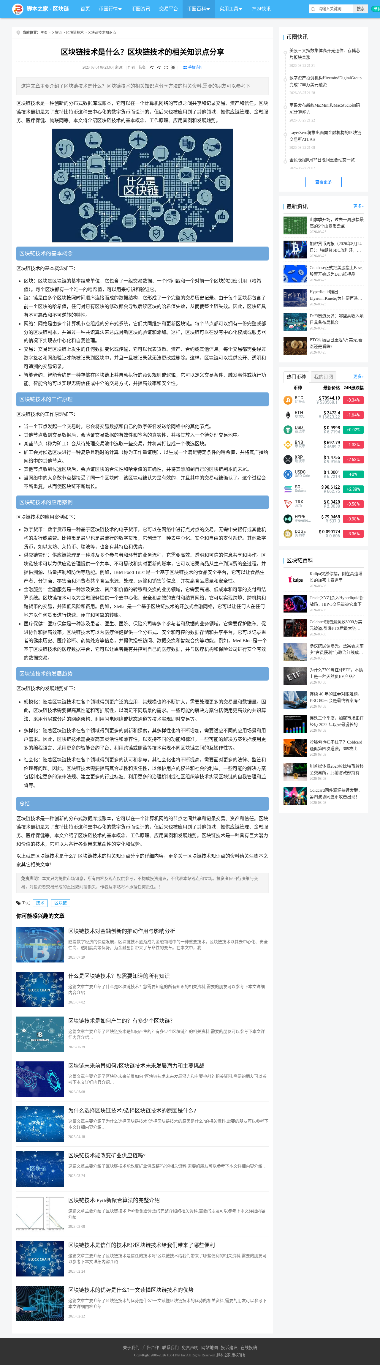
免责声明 (190, 1347)
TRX (299, 501)
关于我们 (131, 1347)
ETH (299, 412)
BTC (299, 397)
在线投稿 (248, 1347)
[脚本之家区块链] (18, 9)
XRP (299, 457)
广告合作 (150, 1347)
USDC (300, 472)
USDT (300, 427)
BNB (299, 442)
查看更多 (323, 182)
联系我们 (170, 1347)
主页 (44, 33)
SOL (299, 487)
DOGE (300, 531)
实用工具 (228, 8)
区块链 (61, 9)
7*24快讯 (261, 8)
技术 (40, 903)
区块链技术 (75, 33)
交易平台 (168, 8)
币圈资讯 (140, 8)
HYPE (300, 516)
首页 (85, 8)
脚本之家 (37, 9)
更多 (357, 206)
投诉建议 (229, 1347)
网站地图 (209, 1347)
